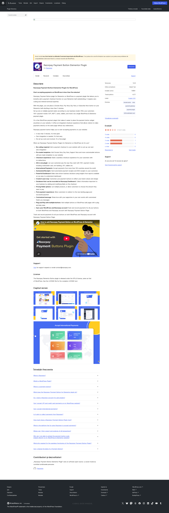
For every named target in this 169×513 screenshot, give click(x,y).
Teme (40, 490)
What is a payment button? (42, 387)
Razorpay (49, 68)
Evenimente (104, 490)
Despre (9, 487)
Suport (133, 76)
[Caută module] (25, 15)
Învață (71, 487)
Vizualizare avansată (111, 118)
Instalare (56, 76)
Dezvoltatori (73, 492)
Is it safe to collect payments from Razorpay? (48, 414)
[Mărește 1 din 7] (52, 293)
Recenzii (46, 76)
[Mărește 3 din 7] (97, 293)
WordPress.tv (74, 495)
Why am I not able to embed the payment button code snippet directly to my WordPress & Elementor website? (51, 437)
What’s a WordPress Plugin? (42, 381)
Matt (134, 490)
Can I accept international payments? (45, 409)
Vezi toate (132, 150)
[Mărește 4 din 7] (52, 308)
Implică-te (104, 487)
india (133, 102)
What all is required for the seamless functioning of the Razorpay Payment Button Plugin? (62, 443)
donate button (127, 102)
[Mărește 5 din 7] (75, 308)
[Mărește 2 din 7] (75, 293)
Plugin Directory (11, 9)
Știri (8, 490)
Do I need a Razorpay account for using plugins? (49, 398)
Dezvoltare (66, 76)
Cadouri (104, 495)
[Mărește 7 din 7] (97, 324)
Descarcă (131, 66)
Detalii (37, 76)
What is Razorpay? (39, 375)
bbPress (135, 492)
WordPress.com (137, 487)
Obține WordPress (160, 3)
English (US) (132, 98)
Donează (104, 492)
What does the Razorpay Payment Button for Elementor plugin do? (55, 392)
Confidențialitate (12, 495)
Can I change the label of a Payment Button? (48, 449)
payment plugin (131, 109)
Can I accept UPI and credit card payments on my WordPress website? (56, 403)
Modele (40, 495)
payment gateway (130, 106)
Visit (34, 267)
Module (40, 492)
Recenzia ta (109, 150)
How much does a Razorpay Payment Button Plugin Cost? (52, 420)
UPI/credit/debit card (129, 113)
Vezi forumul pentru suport (113, 165)
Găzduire (9, 492)
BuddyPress (136, 495)
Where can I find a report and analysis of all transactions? (52, 431)
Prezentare (41, 487)
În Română (27, 503)
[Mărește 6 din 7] (97, 308)
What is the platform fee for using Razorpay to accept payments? (54, 425)
